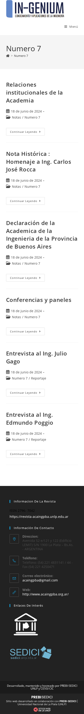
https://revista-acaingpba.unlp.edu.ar (39, 516)
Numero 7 (21, 56)
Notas (16, 117)
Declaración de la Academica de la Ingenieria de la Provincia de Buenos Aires (42, 234)
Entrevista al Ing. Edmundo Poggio (29, 418)
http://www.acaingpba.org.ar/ (45, 594)
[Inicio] (8, 56)
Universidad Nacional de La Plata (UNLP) (42, 704)
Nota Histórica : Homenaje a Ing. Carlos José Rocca (38, 161)
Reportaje (38, 378)
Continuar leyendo (27, 130)
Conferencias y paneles (39, 300)
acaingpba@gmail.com (40, 580)
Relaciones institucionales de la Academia (34, 92)
